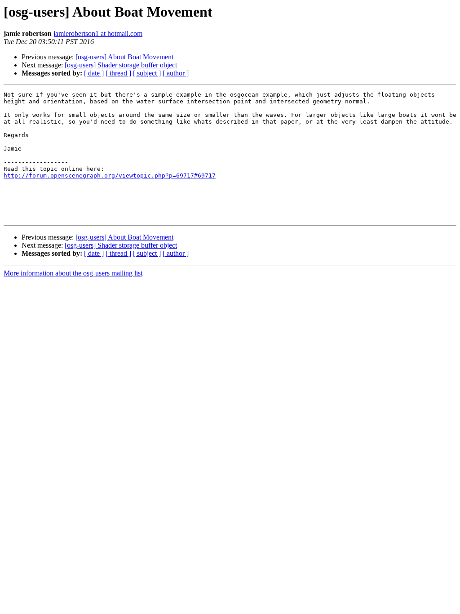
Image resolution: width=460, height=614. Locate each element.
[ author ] (176, 73)
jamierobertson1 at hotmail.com (97, 33)
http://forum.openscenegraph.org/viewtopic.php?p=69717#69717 (110, 175)
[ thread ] (118, 73)
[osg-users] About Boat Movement (124, 57)
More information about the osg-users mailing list (73, 273)
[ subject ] (147, 73)
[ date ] (94, 73)
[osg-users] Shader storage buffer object (121, 65)
